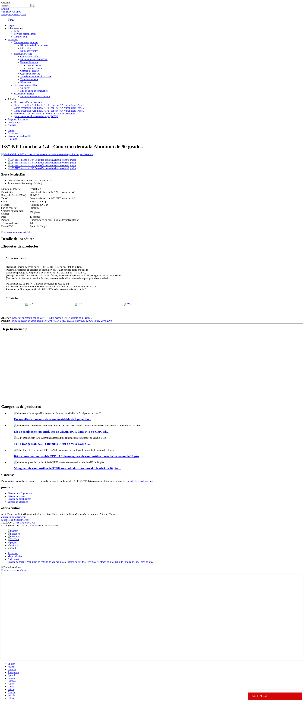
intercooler (25, 48)
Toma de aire (145, 562)
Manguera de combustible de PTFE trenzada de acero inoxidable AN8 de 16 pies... (67, 468)
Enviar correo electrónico (13, 570)
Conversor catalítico (30, 56)
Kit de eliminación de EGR (34, 59)
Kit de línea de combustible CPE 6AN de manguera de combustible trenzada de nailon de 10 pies (76, 456)
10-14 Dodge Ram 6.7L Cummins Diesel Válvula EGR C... (52, 443)
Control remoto (34, 68)
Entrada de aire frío (76, 562)
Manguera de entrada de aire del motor (46, 562)
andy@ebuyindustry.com (13, 517)
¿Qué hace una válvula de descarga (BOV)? (36, 116)
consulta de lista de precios (139, 481)
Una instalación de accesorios (28, 102)
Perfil (16, 31)
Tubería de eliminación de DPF (35, 76)
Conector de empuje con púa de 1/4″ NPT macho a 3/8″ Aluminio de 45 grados (52, 318)
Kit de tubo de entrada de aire (35, 96)
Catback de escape (29, 70)
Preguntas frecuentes (18, 119)
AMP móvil (13, 559)
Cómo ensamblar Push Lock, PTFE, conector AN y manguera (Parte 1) (49, 105)
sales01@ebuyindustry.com (15, 519)
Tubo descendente (29, 79)
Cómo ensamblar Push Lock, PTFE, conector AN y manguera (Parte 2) (49, 108)
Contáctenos (14, 122)
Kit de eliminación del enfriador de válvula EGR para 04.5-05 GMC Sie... (61, 431)
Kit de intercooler (29, 51)
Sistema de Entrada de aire (100, 562)
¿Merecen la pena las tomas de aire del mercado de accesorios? (45, 113)
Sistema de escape (23, 53)
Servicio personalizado (25, 33)
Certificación (20, 36)
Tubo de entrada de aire (126, 562)
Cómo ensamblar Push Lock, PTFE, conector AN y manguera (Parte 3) (49, 110)
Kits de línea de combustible (34, 90)
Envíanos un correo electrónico (16, 232)
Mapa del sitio (15, 556)
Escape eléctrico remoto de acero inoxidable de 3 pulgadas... (52, 419)
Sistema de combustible (25, 85)
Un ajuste (25, 88)
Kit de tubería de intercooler (34, 45)
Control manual (34, 65)
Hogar (11, 25)
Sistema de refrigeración (26, 42)
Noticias (12, 125)
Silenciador (26, 82)
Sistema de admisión (24, 93)
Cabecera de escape (30, 73)
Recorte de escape (29, 62)
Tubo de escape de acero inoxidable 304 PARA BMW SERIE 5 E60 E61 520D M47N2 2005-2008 (62, 320)
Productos (13, 39)
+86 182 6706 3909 (25, 522)
